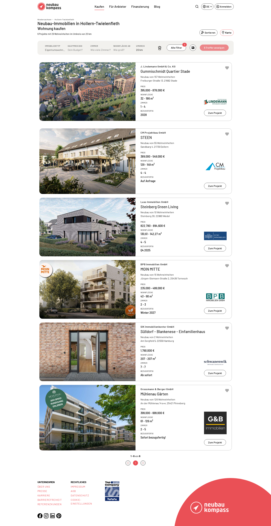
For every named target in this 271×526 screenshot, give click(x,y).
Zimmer (94, 46)
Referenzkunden (49, 504)
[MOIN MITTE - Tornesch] (135, 289)
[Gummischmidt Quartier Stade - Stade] (135, 91)
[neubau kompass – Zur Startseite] (49, 7)
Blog (157, 6)
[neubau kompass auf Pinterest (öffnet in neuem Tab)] (58, 515)
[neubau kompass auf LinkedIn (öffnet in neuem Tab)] (52, 515)
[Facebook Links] (40, 515)
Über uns (43, 486)
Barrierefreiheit (49, 499)
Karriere (43, 495)
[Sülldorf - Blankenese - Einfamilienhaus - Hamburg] (135, 351)
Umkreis (140, 46)
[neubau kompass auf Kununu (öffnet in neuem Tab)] (112, 490)
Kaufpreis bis (75, 46)
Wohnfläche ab (121, 46)
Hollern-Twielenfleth (64, 19)
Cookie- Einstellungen (81, 501)
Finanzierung (140, 6)
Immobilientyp (52, 46)
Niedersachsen (44, 19)
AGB (73, 490)
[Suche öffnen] (197, 6)
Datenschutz (80, 495)
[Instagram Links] (46, 515)
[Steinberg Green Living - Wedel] (135, 227)
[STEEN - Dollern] (135, 161)
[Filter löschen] (159, 48)
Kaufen (99, 6)
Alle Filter (178, 47)
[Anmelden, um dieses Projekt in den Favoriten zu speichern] (227, 68)
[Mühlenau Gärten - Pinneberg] (135, 417)
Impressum (78, 486)
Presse (42, 490)
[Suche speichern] (193, 48)
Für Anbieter (117, 6)
